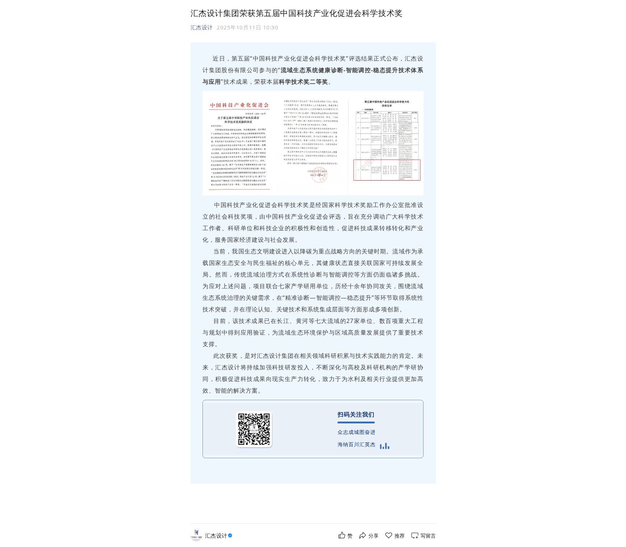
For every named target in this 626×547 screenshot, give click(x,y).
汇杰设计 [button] (202, 27)
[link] (219, 535)
